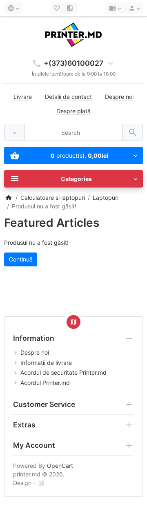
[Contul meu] (133, 8)
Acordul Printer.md (45, 382)
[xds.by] (41, 482)
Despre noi (119, 96)
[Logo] (73, 34)
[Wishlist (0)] (58, 8)
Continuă (21, 259)
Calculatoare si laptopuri (52, 197)
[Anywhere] (14, 132)
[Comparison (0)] (71, 8)
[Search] (132, 132)
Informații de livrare (46, 362)
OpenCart (60, 465)
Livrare (22, 96)
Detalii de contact (68, 96)
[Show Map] (73, 322)
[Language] (13, 8)
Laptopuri (105, 197)
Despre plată (73, 110)
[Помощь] (115, 8)
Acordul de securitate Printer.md (63, 372)
